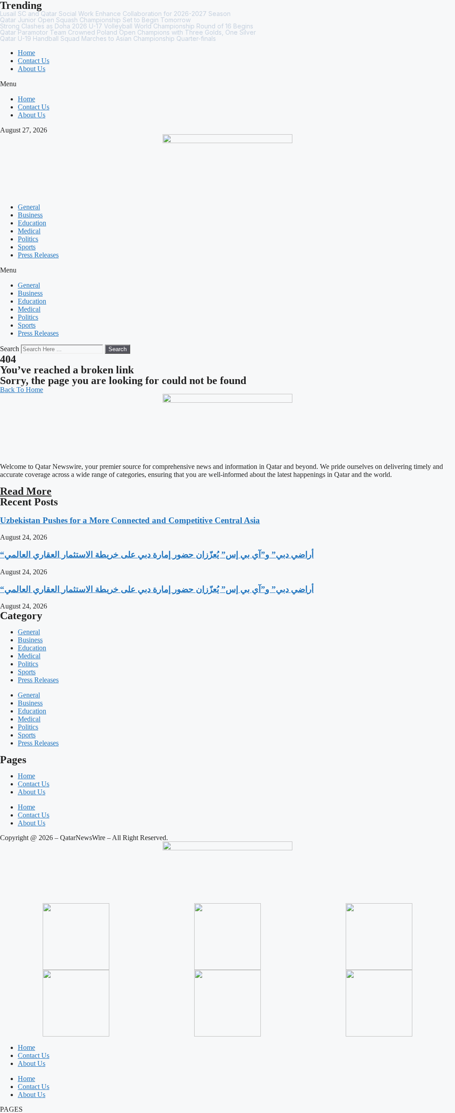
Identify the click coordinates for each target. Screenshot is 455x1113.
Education (32, 223)
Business (30, 215)
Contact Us (33, 60)
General (29, 207)
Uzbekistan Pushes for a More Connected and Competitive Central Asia (130, 520)
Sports (27, 247)
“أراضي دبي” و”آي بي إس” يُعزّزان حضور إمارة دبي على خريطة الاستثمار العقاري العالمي (157, 554)
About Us (31, 68)
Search (9, 348)
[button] (227, 84)
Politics (28, 239)
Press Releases (38, 255)
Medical (29, 231)
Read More (26, 491)
